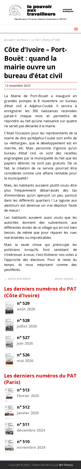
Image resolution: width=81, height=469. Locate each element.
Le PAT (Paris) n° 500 (45, 40)
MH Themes (66, 465)
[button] (75, 29)
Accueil (9, 40)
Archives (22, 40)
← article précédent (17, 279)
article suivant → (66, 279)
